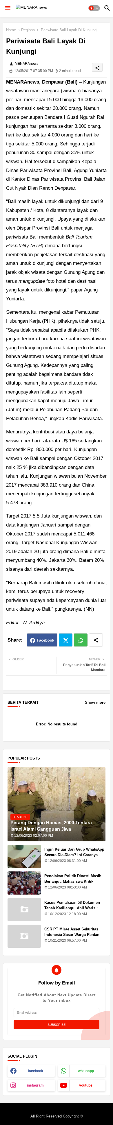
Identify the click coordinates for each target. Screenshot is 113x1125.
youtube (85, 1085)
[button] (94, 8)
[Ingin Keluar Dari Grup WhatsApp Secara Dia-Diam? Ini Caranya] (24, 856)
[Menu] (8, 8)
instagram (35, 1085)
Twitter (65, 639)
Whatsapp (81, 639)
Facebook (45, 640)
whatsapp (86, 1071)
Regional (28, 30)
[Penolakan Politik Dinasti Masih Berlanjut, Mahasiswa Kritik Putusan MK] (24, 883)
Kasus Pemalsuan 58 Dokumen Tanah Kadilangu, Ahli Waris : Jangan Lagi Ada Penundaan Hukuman (72, 910)
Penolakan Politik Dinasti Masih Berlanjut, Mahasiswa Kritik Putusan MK (72, 881)
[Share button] (96, 639)
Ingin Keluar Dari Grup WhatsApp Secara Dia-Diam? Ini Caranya (74, 852)
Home (11, 30)
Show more (95, 702)
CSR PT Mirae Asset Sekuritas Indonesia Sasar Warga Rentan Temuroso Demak (71, 934)
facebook (35, 1071)
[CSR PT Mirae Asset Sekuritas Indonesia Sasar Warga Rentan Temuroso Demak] (24, 936)
